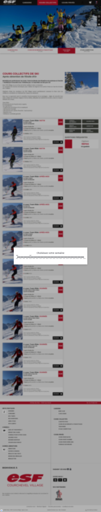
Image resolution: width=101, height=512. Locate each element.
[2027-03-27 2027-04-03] (72, 257)
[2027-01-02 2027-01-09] (32, 257)
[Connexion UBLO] (1, 510)
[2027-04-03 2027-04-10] (75, 257)
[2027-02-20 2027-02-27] (55, 257)
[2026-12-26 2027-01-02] (28, 257)
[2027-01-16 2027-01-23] (38, 257)
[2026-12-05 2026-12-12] (18, 257)
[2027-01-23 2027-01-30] (42, 257)
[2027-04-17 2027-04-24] (82, 257)
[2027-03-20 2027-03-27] (69, 257)
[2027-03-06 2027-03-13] (62, 257)
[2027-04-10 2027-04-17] (79, 257)
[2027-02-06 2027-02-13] (48, 257)
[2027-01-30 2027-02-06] (45, 257)
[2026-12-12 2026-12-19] (22, 257)
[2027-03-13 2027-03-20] (65, 257)
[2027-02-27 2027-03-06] (59, 257)
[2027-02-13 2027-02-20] (52, 257)
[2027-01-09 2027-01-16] (35, 257)
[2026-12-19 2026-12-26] (25, 257)
